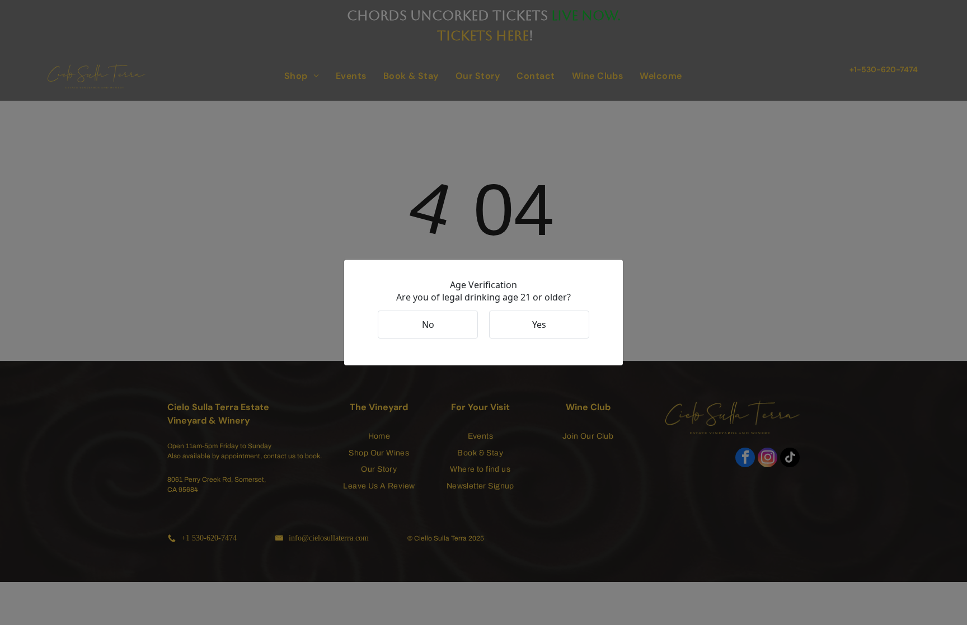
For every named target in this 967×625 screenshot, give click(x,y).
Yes (539, 324)
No (428, 324)
